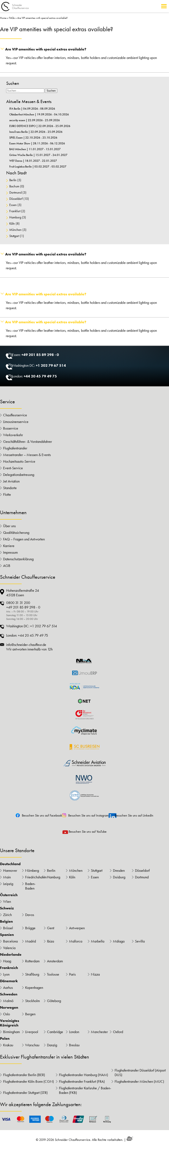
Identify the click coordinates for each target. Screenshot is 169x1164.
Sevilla (140, 941)
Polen (4, 1038)
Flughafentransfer (15, 448)
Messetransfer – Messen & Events (27, 455)
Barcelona (10, 941)
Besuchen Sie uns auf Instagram (88, 815)
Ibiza (50, 941)
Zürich (7, 915)
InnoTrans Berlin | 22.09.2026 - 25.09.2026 (35, 132)
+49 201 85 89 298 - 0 (40, 354)
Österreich (9, 895)
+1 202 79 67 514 (51, 365)
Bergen (30, 1014)
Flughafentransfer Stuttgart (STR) (25, 1092)
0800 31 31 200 (18, 602)
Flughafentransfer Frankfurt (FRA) (82, 1081)
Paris (72, 974)
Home (3, 18)
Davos (29, 915)
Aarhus (8, 987)
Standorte (10, 488)
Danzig (52, 1045)
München (15, 230)
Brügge (30, 928)
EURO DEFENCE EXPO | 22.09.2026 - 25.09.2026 (39, 126)
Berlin (12, 180)
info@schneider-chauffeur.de (26, 644)
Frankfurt (14, 211)
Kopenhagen (34, 987)
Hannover (10, 870)
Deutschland (10, 864)
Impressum (10, 552)
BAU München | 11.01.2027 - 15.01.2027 (35, 149)
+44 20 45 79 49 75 (40, 376)
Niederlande (10, 954)
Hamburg (15, 217)
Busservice (10, 428)
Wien (7, 901)
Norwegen (9, 1007)
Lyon (6, 974)
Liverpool (31, 1032)
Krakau (8, 1045)
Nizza (95, 974)
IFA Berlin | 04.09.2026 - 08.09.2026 (32, 108)
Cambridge (55, 1032)
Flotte (7, 494)
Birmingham (11, 1032)
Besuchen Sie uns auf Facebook (42, 815)
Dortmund (15, 192)
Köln (12, 223)
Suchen (51, 90)
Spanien (7, 934)
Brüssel (8, 928)
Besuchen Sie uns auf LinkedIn (134, 815)
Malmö (8, 1001)
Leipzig (8, 883)
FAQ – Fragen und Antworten (24, 539)
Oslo (6, 1014)
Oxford (118, 1032)
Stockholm (32, 1001)
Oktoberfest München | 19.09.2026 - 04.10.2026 (39, 114)
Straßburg (32, 974)
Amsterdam (55, 961)
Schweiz (7, 908)
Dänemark (9, 981)
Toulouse (53, 974)
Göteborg (54, 1001)
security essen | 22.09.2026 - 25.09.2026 (34, 120)
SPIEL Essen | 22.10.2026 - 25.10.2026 (33, 137)
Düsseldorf (16, 198)
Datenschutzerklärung (18, 559)
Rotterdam (32, 961)
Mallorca (75, 941)
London (74, 1032)
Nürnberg (32, 870)
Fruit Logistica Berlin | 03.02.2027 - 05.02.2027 (37, 166)
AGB (6, 565)
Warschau (32, 1045)
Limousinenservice (15, 421)
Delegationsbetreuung (18, 474)
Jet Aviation (11, 481)
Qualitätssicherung (16, 532)
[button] (84, 49)
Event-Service (13, 468)
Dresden (119, 870)
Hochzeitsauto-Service (19, 461)
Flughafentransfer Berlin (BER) (24, 1075)
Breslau (74, 1045)
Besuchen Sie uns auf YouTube (88, 831)
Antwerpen (77, 928)
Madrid (30, 941)
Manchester (99, 1032)
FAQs (12, 18)
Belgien (6, 921)
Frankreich (9, 967)
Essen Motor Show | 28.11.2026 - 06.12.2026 (37, 143)
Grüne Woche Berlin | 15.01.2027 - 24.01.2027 (38, 155)
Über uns (9, 526)
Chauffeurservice (15, 415)
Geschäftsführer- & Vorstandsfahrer (27, 441)
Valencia (9, 948)
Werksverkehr (13, 435)
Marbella (97, 941)
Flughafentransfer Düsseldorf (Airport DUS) (140, 1072)
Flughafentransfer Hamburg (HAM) (83, 1075)
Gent (50, 928)
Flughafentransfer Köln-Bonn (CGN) (28, 1081)
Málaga (118, 941)
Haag (7, 961)
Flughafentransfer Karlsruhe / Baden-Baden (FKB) (85, 1090)
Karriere (8, 546)
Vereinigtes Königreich (9, 1022)
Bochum (14, 186)
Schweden (8, 994)
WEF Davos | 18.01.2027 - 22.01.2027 (33, 161)
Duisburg (119, 877)
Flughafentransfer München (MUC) (139, 1081)
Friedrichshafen (34, 877)
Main (7, 877)
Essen (13, 205)
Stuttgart (14, 236)
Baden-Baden (30, 886)
